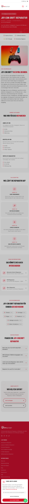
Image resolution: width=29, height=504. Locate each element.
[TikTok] (25, 1)
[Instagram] (22, 1)
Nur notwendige (14, 496)
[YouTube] (27, 1)
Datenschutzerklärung (11, 489)
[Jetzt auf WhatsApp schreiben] (25, 500)
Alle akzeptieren (14, 500)
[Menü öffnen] (26, 6)
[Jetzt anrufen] (23, 6)
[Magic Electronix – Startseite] (8, 6)
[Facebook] (23, 1)
